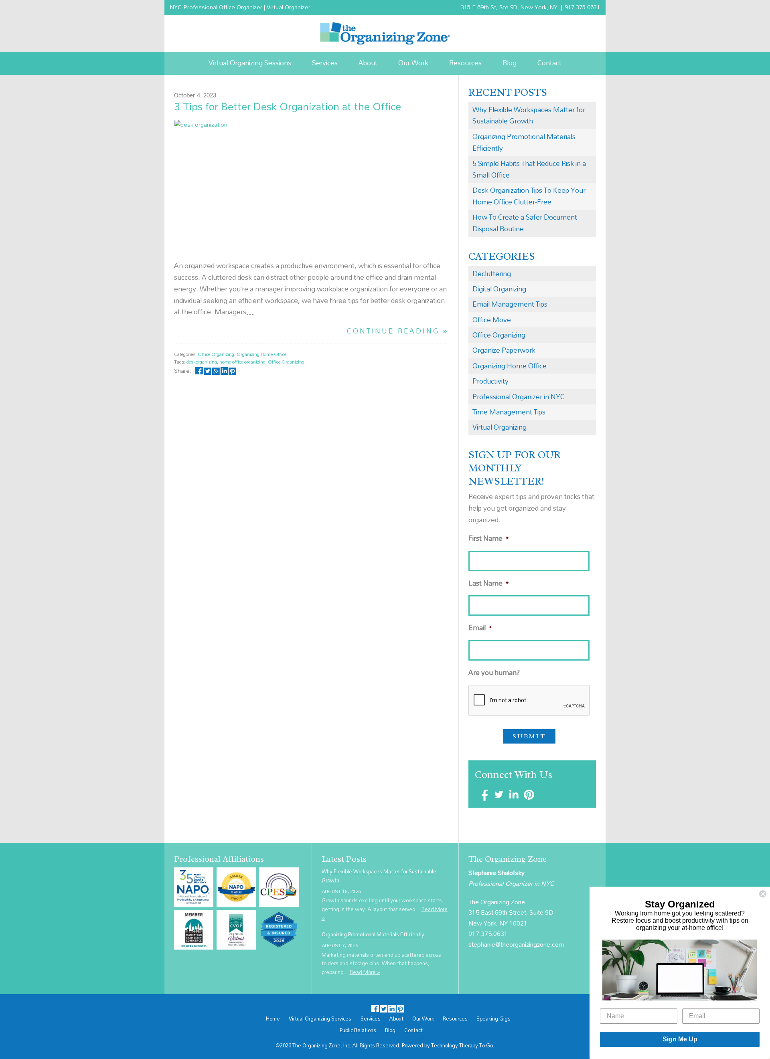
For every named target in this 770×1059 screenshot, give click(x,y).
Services (325, 63)
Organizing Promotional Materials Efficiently (523, 142)
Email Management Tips (509, 304)
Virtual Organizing (499, 427)
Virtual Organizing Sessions (250, 63)
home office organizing (242, 361)
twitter (207, 370)
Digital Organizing (499, 289)
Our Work (413, 63)
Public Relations (358, 1030)
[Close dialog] (763, 894)
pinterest (232, 370)
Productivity (490, 381)
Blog (510, 63)
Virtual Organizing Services (320, 1019)
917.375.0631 (582, 7)
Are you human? (494, 673)
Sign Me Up (680, 1039)
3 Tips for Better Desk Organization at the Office (287, 106)
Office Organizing (216, 354)
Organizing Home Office (261, 354)
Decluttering (491, 274)
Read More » (365, 972)
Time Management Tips (508, 412)
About (368, 63)
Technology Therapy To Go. (462, 1045)
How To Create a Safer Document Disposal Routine (524, 223)
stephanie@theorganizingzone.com (516, 944)
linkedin (224, 370)
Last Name (488, 583)
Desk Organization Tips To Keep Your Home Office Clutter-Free (529, 196)
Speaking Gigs (493, 1019)
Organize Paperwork (503, 350)
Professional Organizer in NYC (518, 397)
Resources (465, 63)
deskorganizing (201, 361)
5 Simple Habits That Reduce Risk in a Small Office (529, 169)
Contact (549, 63)
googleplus (216, 370)
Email (480, 628)
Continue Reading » (398, 331)
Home (273, 1019)
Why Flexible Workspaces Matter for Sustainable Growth (528, 115)
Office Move (491, 320)
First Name (488, 539)
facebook (199, 370)
